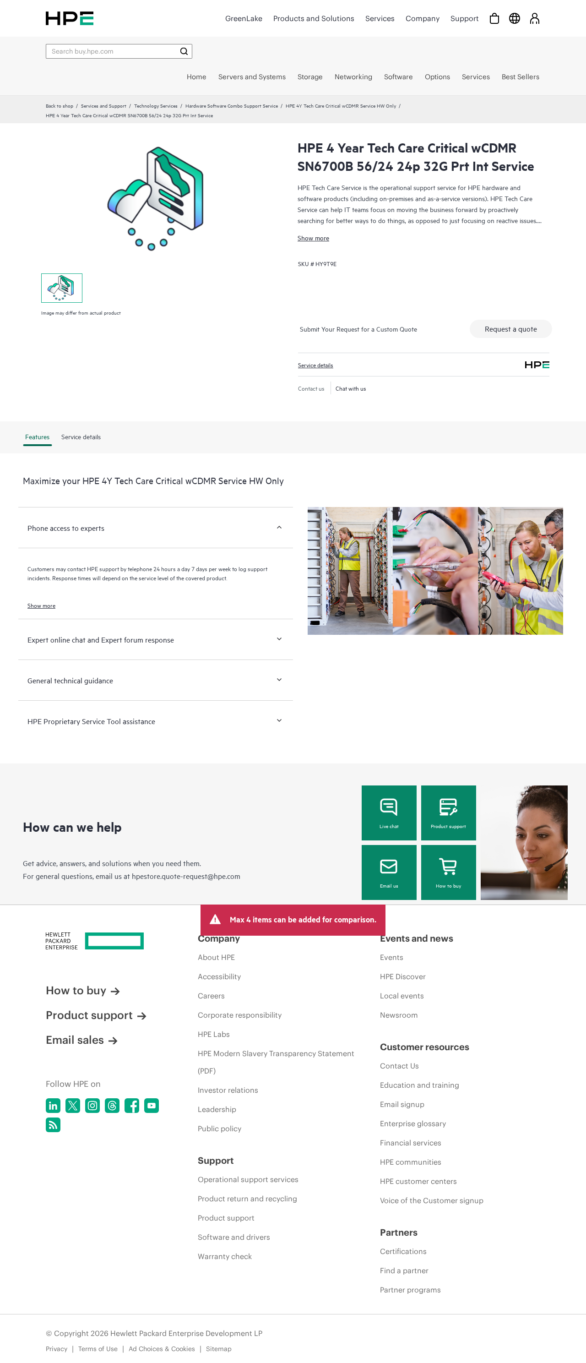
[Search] (184, 51)
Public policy (219, 1128)
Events (391, 957)
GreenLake (243, 18)
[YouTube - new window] (151, 1105)
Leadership (217, 1109)
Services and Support (103, 105)
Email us (389, 885)
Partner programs (410, 1289)
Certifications (403, 1251)
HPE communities (410, 1162)
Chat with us (351, 388)
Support (464, 18)
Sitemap (219, 1349)
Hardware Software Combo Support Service (231, 105)
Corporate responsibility (240, 1015)
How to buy (448, 885)
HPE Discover (403, 976)
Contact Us (399, 1065)
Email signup (402, 1104)
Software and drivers (234, 1237)
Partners (399, 1232)
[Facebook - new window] (132, 1105)
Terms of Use (98, 1349)
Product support (448, 825)
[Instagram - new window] (92, 1105)
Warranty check (225, 1256)
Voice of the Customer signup (431, 1200)
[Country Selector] (514, 18)
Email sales (75, 1040)
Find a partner (404, 1270)
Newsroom (399, 1015)
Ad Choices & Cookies (162, 1349)
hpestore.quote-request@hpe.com (186, 876)
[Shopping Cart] (494, 18)
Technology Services (156, 105)
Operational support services (248, 1179)
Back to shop (59, 105)
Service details (315, 364)
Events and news (416, 938)
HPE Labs (214, 1034)
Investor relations (228, 1090)
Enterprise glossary (413, 1123)
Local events (402, 995)
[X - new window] (72, 1105)
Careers (211, 995)
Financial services (410, 1142)
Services (380, 18)
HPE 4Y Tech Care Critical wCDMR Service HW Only (341, 105)
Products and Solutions (313, 18)
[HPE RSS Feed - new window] (53, 1125)
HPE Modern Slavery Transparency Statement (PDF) (276, 1062)
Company (423, 18)
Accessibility (219, 976)
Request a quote (511, 328)
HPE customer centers (418, 1181)
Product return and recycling (247, 1198)
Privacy (56, 1349)
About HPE (216, 957)
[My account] (534, 18)
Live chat (389, 825)
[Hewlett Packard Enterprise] (69, 18)
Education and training (419, 1085)
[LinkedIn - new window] (53, 1105)
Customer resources (424, 1046)
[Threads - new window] (112, 1105)
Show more (313, 237)
